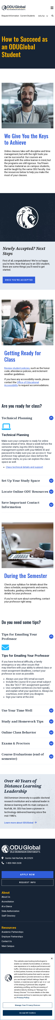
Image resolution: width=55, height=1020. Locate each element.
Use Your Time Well (17, 710)
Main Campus (8, 946)
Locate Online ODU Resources (25, 491)
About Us (6, 897)
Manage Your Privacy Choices (27, 1005)
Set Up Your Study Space (21, 480)
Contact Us (7, 941)
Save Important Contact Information (20, 504)
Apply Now (27, 874)
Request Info (27, 882)
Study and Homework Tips (22, 721)
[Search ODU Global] (52, 16)
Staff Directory (8, 916)
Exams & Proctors (16, 743)
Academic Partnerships (12, 932)
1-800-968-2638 (13, 863)
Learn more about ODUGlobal (18, 822)
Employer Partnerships (12, 936)
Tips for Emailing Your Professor (19, 636)
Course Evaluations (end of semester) (23, 756)
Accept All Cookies (27, 1013)
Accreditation (8, 901)
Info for (41, 16)
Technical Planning (17, 418)
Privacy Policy (23, 998)
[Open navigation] (52, 7)
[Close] (52, 958)
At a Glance (7, 906)
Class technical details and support (24, 467)
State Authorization (10, 911)
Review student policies (17, 368)
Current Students (27, 16)
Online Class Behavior (19, 732)
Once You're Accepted (19, 280)
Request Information (10, 16)
